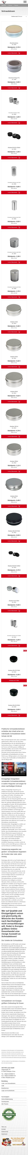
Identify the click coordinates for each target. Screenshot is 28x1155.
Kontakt (3, 1129)
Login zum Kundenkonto (7, 1090)
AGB (2, 1085)
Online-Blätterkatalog (7, 1099)
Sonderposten (5, 1101)
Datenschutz (4, 1131)
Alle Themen (4, 1104)
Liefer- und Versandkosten (8, 1083)
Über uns (3, 1126)
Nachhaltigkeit (5, 1096)
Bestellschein (5, 1088)
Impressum (4, 1134)
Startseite (3, 5)
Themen (10, 5)
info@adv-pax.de (10, 1077)
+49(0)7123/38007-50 (10, 1075)
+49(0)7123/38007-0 (9, 1074)
